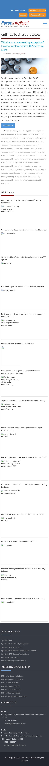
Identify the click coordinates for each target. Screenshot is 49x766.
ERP (19, 131)
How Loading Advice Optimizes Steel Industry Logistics (22, 287)
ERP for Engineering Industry (12, 676)
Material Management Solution (13, 661)
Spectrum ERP (6, 640)
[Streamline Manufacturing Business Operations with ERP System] (11, 272)
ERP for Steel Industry (9, 683)
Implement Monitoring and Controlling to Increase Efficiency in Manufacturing (20, 372)
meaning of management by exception (25, 169)
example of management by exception (16, 145)
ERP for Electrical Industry (11, 693)
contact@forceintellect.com (15, 724)
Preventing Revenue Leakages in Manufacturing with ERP (24, 457)
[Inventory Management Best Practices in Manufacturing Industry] (11, 583)
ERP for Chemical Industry (11, 689)
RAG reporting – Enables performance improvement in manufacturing (22, 315)
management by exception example (32, 155)
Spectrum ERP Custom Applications (15, 654)
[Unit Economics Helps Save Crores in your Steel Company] (11, 242)
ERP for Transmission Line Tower (14, 696)
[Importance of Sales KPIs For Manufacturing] (11, 554)
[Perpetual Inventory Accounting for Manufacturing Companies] (11, 215)
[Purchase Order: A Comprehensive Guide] (11, 356)
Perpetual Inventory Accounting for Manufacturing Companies (21, 201)
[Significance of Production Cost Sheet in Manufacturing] (11, 413)
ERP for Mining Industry (10, 686)
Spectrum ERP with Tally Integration (15, 644)
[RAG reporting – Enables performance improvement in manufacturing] (11, 328)
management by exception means (25, 162)
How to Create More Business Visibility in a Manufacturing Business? (24, 485)
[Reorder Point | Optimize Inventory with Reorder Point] (11, 610)
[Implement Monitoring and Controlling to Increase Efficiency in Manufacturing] (11, 385)
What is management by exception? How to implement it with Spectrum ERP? (22, 46)
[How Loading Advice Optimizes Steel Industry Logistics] (11, 299)
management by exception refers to (15, 166)
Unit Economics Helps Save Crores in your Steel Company (24, 230)
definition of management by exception (28, 141)
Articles (14, 131)
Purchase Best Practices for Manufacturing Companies (23, 514)
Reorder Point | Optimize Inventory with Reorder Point (22, 598)
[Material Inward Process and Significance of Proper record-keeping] (11, 442)
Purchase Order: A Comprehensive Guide (17, 343)
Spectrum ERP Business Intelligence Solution (18, 650)
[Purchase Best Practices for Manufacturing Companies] (11, 526)
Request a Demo (37, 15)
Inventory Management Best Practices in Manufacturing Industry (23, 569)
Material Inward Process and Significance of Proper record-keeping (21, 428)
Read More (8, 125)
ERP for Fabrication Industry (12, 679)
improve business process (23, 148)
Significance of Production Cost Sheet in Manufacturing (23, 400)
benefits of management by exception (25, 138)
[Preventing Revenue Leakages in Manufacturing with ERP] (11, 469)
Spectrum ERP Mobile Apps (11, 647)
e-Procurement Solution (10, 657)
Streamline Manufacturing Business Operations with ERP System (23, 258)
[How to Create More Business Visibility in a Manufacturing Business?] (11, 499)
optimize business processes (21, 173)
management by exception (20, 152)
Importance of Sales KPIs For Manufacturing (18, 541)
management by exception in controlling (17, 159)
